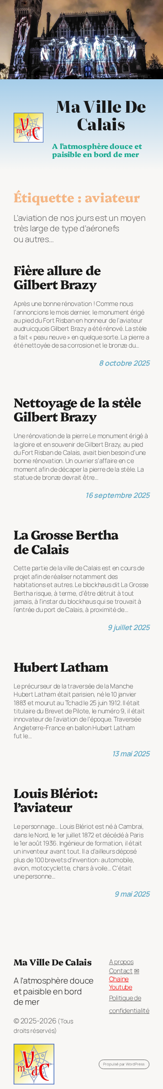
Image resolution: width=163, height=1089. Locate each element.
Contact (121, 970)
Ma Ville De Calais (100, 114)
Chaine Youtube (120, 982)
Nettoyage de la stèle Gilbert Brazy (77, 409)
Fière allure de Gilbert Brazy (57, 277)
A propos (121, 961)
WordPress (135, 1063)
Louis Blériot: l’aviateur (55, 799)
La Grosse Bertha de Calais (66, 541)
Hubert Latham (61, 666)
